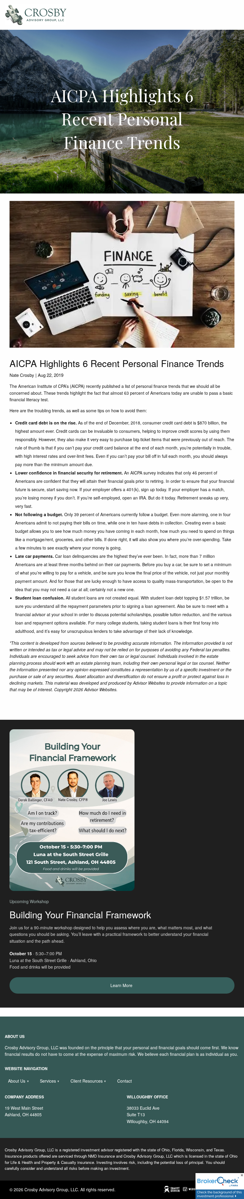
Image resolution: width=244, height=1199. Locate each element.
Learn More (122, 985)
